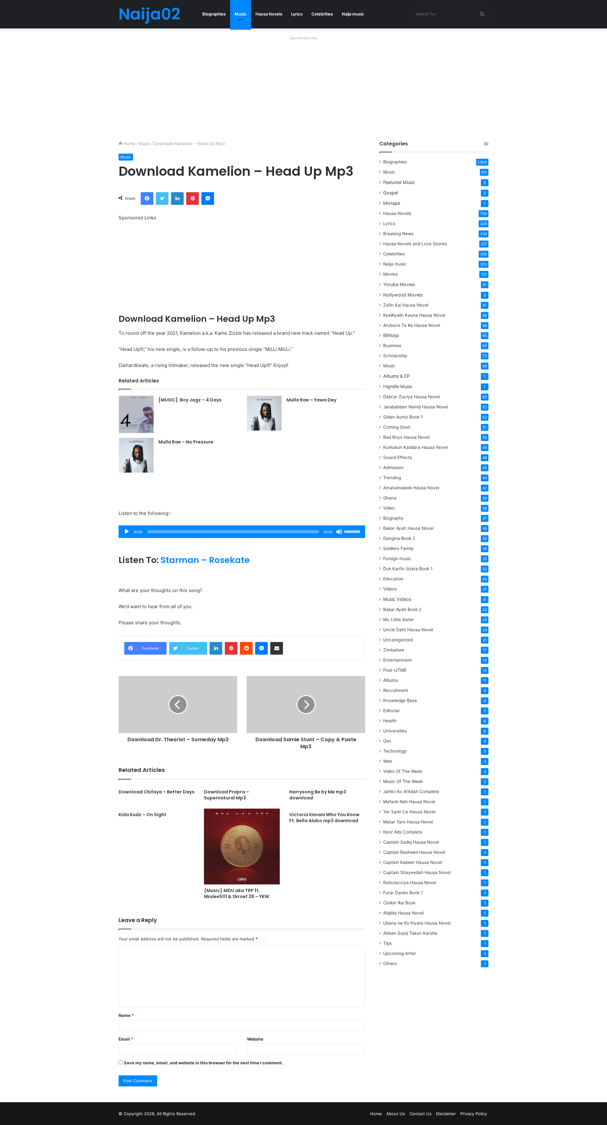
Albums (390, 680)
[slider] (353, 531)
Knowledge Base (400, 700)
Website (255, 1039)
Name (126, 1015)
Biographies (214, 13)
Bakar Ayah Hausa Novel (408, 528)
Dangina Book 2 (399, 538)
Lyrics (297, 13)
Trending (392, 477)
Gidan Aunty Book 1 (403, 416)
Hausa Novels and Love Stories (415, 243)
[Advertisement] (303, 86)
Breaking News (399, 233)
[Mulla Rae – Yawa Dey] (264, 413)
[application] (242, 531)
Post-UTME (395, 670)
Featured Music (399, 182)
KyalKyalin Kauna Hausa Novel (414, 315)
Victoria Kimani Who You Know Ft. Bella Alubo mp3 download (324, 817)
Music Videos (397, 599)
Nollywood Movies (403, 294)
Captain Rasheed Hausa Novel (414, 852)
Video (389, 508)
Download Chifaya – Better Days (156, 792)
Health (389, 720)
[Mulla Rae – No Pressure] (136, 455)
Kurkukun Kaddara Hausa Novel (415, 447)
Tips (387, 943)
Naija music (353, 13)
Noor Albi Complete (402, 832)
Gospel (390, 192)
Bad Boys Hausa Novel (406, 437)
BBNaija (391, 335)
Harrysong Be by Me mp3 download (317, 795)
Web (387, 761)
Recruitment (395, 690)
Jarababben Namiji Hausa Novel (415, 406)
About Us (395, 1113)
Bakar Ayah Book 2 (402, 609)
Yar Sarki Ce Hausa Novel (409, 811)
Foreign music (397, 558)
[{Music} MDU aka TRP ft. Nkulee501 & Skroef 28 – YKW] (242, 846)
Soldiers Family (398, 548)
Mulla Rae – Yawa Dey (311, 400)
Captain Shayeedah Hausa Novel (417, 872)
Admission (393, 467)
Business (392, 345)
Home (128, 143)
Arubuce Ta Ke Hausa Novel (411, 325)
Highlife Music (398, 386)
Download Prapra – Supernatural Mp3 (226, 795)
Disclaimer (446, 1113)
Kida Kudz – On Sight (142, 814)
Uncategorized (398, 639)
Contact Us (420, 1113)
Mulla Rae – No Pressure (185, 442)
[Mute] (339, 532)
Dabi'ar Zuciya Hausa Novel (411, 396)
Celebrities (322, 13)
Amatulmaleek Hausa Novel (411, 487)
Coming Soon (396, 427)
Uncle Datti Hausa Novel (408, 629)
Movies (390, 274)
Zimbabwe (393, 649)
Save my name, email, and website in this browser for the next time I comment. (203, 1062)
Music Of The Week (403, 781)
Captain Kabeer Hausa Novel (412, 862)
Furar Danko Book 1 (403, 892)
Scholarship (395, 355)
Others (390, 963)
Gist (387, 740)
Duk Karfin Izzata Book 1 (407, 568)
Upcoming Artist (399, 953)
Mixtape (391, 203)
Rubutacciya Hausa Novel (409, 882)
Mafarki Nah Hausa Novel (409, 801)
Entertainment (397, 660)
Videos (390, 588)
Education (393, 578)
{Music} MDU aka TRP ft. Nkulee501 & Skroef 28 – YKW (236, 893)
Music (241, 13)
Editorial (391, 710)
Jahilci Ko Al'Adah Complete (411, 791)
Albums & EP (396, 376)
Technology (395, 751)
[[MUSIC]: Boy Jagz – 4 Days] (136, 414)
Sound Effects (397, 457)
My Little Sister (398, 619)
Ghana (389, 497)
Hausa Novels (268, 13)
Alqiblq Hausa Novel (403, 912)
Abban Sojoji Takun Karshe (410, 933)
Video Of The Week (402, 771)
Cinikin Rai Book (399, 902)
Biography (393, 518)
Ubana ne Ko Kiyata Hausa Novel (417, 923)
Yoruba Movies (399, 284)
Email (126, 1039)
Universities (395, 730)
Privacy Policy (473, 1113)
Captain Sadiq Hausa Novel (411, 842)
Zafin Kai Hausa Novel (405, 305)
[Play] (127, 532)
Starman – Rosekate (205, 560)
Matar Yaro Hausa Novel (408, 821)
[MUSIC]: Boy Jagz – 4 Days (190, 400)
